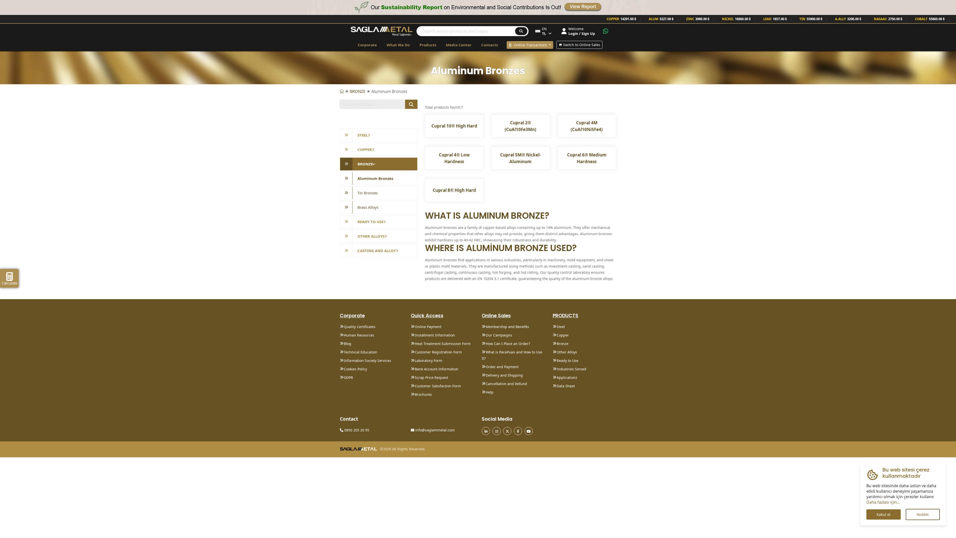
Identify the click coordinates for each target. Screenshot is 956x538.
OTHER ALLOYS (371, 236)
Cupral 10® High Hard (454, 126)
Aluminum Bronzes (375, 178)
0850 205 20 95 (356, 430)
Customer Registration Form (438, 352)
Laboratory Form (428, 360)
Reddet (923, 514)
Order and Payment (502, 366)
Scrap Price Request (431, 377)
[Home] (342, 91)
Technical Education (360, 352)
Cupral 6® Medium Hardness (586, 158)
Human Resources (359, 335)
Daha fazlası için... (883, 502)
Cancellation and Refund (506, 383)
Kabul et (884, 514)
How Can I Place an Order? (508, 343)
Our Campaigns (499, 335)
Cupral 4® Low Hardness (454, 158)
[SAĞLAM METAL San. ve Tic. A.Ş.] (382, 30)
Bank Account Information (436, 369)
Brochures (423, 394)
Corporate (367, 44)
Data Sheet (566, 386)
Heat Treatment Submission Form (443, 343)
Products (427, 44)
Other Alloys (567, 352)
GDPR (348, 377)
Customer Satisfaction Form (438, 386)
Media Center (459, 44)
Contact (349, 419)
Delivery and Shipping (504, 375)
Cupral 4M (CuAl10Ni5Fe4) (587, 126)
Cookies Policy (355, 369)
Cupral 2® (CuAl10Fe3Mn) (520, 126)
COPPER (365, 149)
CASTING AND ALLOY (377, 250)
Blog (347, 343)
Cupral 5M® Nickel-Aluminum (520, 158)
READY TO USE (370, 221)
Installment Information (435, 335)
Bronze (562, 343)
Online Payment (428, 326)
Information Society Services (367, 360)
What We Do (398, 44)
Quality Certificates (359, 326)
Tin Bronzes (368, 192)
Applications (567, 377)
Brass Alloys (368, 207)
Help (489, 392)
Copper (563, 335)
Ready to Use (567, 360)
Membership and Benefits (507, 326)
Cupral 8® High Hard (454, 190)
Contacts (489, 44)
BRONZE (357, 91)
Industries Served (571, 369)
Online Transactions (530, 45)
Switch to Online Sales (581, 44)
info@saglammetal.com (434, 430)
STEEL (363, 135)
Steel (561, 326)
